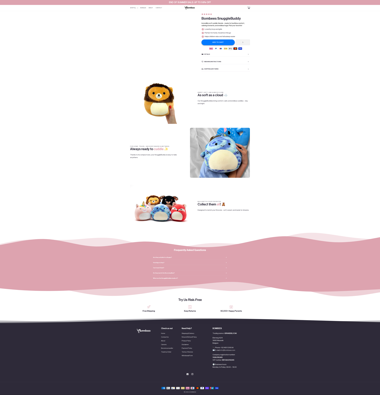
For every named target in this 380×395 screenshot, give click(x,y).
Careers (164, 344)
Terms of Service (187, 352)
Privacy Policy (186, 341)
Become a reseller (167, 348)
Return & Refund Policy (189, 337)
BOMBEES (192, 392)
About (163, 341)
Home (163, 333)
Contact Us (165, 337)
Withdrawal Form (187, 355)
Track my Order (166, 352)
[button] (206, 14)
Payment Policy (187, 348)
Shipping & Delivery (188, 333)
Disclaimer (185, 344)
